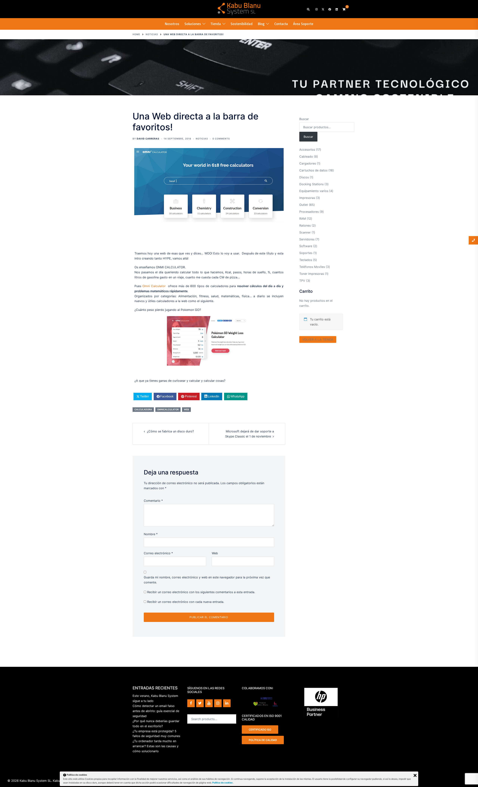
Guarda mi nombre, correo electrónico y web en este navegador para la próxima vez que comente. (207, 579)
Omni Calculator (154, 286)
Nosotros (172, 23)
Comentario (153, 500)
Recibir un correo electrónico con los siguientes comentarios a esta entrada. (201, 592)
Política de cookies (222, 782)
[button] (308, 9)
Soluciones (192, 23)
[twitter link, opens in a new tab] (322, 9)
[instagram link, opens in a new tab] (316, 9)
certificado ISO (260, 729)
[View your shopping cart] (343, 9)
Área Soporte (303, 23)
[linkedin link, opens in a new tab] (336, 9)
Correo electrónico (158, 553)
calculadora (143, 409)
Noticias (202, 138)
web (186, 409)
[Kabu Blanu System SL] (239, 8)
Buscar (304, 119)
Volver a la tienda (317, 339)
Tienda (216, 23)
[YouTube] (209, 703)
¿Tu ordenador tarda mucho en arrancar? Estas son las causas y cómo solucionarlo (156, 746)
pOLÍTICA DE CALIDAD (263, 740)
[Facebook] (191, 703)
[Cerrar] (415, 775)
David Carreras (148, 138)
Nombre (151, 534)
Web (215, 553)
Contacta (281, 23)
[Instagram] (218, 703)
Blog (261, 23)
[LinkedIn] (227, 703)
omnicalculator (168, 409)
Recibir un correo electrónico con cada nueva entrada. (185, 602)
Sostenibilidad (242, 23)
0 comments (221, 138)
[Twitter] (200, 703)
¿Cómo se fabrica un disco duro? (170, 431)
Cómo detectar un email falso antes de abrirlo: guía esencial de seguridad (156, 711)
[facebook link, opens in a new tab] (329, 9)
